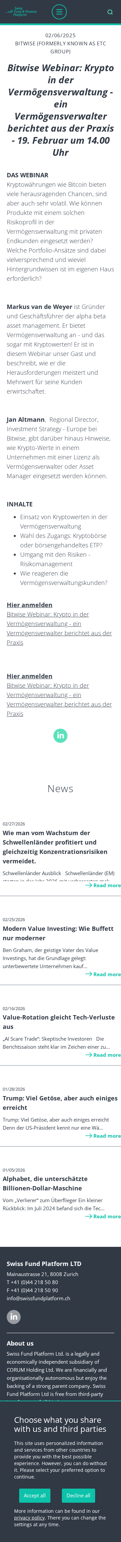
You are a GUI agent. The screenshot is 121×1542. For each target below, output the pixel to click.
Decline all (78, 1495)
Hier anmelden (29, 605)
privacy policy (29, 1517)
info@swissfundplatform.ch (38, 1298)
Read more (107, 885)
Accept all (35, 1495)
